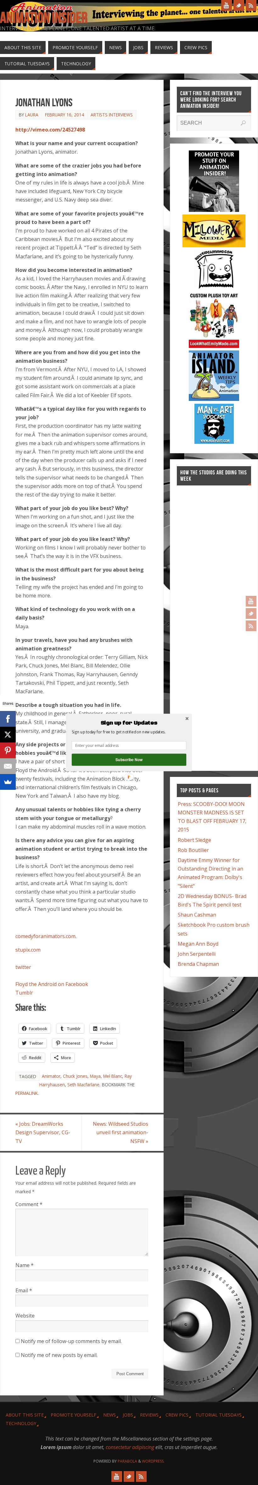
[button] (129, 723)
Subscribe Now (129, 759)
